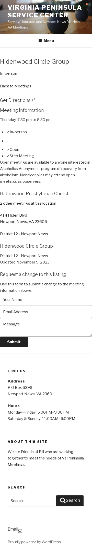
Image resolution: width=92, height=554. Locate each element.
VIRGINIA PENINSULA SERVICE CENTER (45, 11)
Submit (14, 342)
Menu (49, 40)
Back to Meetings (15, 86)
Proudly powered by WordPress (34, 542)
